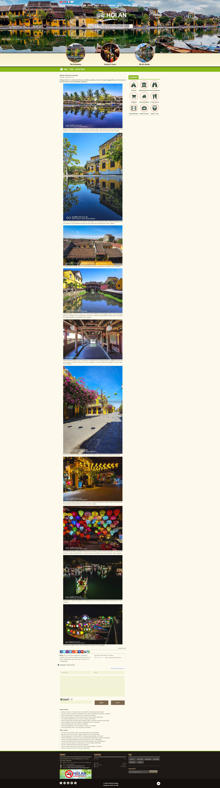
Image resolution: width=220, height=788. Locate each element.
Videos (97, 5)
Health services (144, 113)
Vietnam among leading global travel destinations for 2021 (78, 739)
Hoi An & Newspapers (108, 5)
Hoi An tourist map (123, 5)
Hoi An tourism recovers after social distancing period (76, 732)
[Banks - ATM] (155, 109)
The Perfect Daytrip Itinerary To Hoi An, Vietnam (75, 719)
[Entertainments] (133, 109)
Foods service (155, 102)
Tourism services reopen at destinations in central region (77, 743)
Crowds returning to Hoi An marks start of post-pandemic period (79, 741)
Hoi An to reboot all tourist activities (71, 744)
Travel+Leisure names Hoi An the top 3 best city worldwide (78, 746)
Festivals (133, 90)
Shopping (134, 102)
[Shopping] (133, 97)
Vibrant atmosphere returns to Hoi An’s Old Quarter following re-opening (82, 738)
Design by (110, 785)
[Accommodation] (144, 97)
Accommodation (144, 102)
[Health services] (144, 109)
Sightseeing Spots (144, 90)
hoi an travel (140, 759)
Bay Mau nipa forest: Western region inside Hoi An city (77, 734)
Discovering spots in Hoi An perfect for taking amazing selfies (79, 736)
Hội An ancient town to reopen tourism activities (75, 715)
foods (140, 762)
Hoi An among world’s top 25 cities (71, 724)
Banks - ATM (154, 113)
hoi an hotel (156, 759)
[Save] (88, 651)
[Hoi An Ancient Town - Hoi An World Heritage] (110, 16)
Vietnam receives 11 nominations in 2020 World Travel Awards (79, 712)
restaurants (132, 762)
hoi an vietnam (148, 759)
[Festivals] (133, 86)
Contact (135, 5)
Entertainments (133, 113)
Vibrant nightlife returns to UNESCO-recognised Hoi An (77, 722)
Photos (90, 5)
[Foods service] (155, 97)
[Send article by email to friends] (82, 651)
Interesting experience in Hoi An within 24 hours (75, 726)
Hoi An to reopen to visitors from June (72, 748)
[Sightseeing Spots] (144, 86)
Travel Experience (155, 90)
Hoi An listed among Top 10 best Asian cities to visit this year (78, 717)
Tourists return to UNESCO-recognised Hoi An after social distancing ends (82, 713)
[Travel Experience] (154, 86)
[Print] (85, 651)
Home (84, 5)
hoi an (132, 759)
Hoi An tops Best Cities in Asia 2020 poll (72, 727)
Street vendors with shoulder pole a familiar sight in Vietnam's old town (82, 720)
